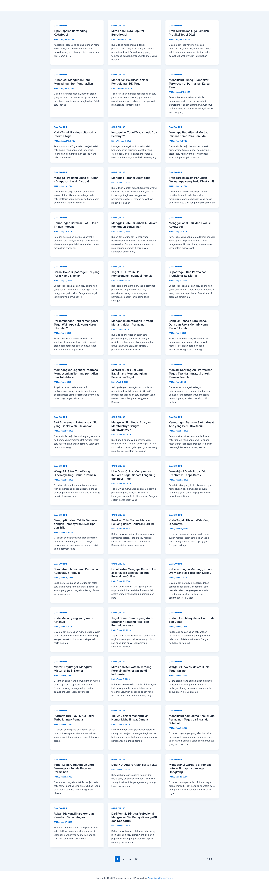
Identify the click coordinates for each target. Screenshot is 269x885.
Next (211, 858)
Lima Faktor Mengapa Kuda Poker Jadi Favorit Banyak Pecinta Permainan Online (133, 572)
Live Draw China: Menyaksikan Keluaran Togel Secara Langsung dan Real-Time (133, 475)
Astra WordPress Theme (160, 878)
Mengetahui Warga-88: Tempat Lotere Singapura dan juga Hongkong (190, 768)
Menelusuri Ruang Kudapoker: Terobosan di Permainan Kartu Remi (189, 83)
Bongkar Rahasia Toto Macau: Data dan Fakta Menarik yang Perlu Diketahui (188, 324)
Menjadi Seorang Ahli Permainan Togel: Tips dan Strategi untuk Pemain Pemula (190, 373)
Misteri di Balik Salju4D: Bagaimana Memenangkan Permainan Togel (129, 373)
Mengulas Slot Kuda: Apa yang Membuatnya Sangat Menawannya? (131, 426)
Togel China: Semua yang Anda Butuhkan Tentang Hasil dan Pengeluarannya (132, 621)
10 (136, 858)
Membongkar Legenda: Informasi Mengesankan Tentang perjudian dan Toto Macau (76, 373)
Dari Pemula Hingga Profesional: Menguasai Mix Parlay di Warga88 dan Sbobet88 (134, 817)
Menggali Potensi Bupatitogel (131, 177)
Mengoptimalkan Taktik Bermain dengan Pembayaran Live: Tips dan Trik (75, 524)
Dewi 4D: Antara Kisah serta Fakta (134, 764)
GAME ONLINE (61, 25)
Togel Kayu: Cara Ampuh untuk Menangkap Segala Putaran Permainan (74, 768)
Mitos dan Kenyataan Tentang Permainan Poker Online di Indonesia (131, 670)
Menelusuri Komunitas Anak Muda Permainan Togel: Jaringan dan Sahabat (191, 719)
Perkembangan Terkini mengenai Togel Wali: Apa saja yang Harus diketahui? (76, 324)
